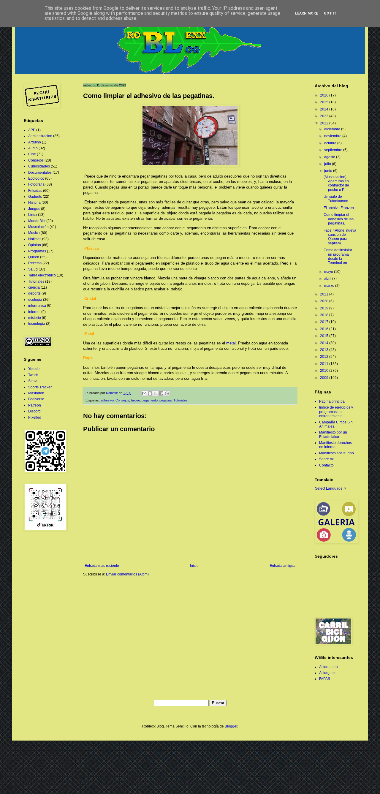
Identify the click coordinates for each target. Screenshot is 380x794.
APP (31, 130)
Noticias (34, 239)
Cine (32, 154)
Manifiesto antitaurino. (337, 453)
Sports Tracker (40, 387)
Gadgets (35, 196)
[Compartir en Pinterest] (167, 393)
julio (328, 164)
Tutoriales (180, 400)
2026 (324, 95)
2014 (324, 343)
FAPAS (324, 679)
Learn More (306, 13)
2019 (324, 308)
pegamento (150, 400)
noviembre (333, 136)
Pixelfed (34, 417)
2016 (324, 329)
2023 (324, 116)
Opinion (34, 245)
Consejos (122, 400)
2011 (324, 364)
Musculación (38, 227)
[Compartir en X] (156, 393)
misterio (34, 318)
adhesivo (107, 400)
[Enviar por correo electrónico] (144, 393)
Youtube (35, 369)
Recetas (35, 263)
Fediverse (36, 399)
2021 (324, 294)
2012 (324, 357)
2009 (324, 378)
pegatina (165, 400)
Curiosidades (39, 166)
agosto (330, 157)
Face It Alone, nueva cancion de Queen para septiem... (340, 236)
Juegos (34, 209)
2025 (324, 102)
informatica (37, 305)
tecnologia (36, 324)
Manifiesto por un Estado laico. (333, 434)
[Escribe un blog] (150, 393)
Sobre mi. (327, 459)
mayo (329, 272)
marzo (329, 286)
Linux (32, 215)
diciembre (332, 129)
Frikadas (35, 191)
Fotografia (36, 184)
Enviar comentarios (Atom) (127, 574)
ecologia (35, 300)
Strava (33, 381)
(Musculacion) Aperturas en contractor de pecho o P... (336, 183)
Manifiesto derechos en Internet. (335, 445)
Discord (34, 411)
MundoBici (36, 221)
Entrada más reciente (102, 566)
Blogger (231, 726)
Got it (330, 13)
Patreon (34, 405)
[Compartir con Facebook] (161, 393)
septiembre (333, 150)
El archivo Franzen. (339, 208)
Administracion (40, 136)
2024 (324, 109)
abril (328, 278)
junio (328, 171)
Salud (33, 269)
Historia (34, 202)
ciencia (34, 287)
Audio (33, 148)
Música (34, 233)
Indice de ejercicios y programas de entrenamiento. (336, 411)
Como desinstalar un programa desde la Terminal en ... (338, 256)
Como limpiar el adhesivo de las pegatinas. (339, 219)
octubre (330, 143)
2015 (324, 336)
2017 (324, 322)
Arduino (34, 142)
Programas (37, 251)
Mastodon (36, 393)
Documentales (40, 172)
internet (34, 312)
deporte (34, 293)
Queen (33, 257)
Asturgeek (327, 673)
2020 (324, 301)
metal (231, 343)
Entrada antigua (282, 566)
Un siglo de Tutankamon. (336, 198)
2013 (324, 350)
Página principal (332, 401)
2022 (324, 123)
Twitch (33, 375)
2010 (324, 370)
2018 (324, 315)
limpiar (135, 400)
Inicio (194, 566)
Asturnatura (328, 667)
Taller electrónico (42, 275)
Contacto (326, 465)
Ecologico (36, 178)
